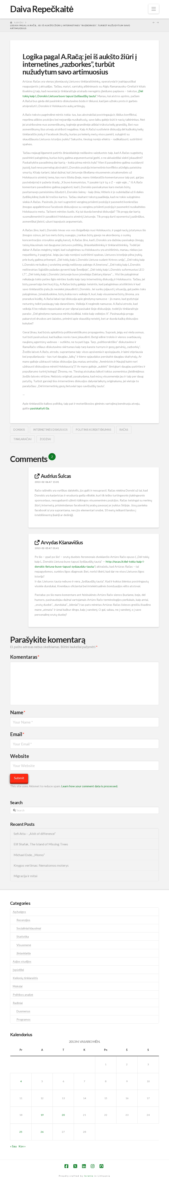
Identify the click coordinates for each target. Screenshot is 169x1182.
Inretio (88, 1176)
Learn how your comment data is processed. (89, 786)
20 (63, 1114)
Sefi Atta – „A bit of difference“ (35, 834)
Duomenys (23, 1011)
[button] (153, 9)
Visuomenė (23, 945)
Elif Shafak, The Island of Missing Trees (41, 844)
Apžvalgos (19, 911)
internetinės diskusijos (50, 429)
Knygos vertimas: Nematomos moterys (41, 865)
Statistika (22, 936)
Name (17, 712)
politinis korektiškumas (93, 429)
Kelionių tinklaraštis (25, 978)
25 (20, 1131)
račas (124, 429)
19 (42, 1114)
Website (19, 756)
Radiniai (18, 1003)
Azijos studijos (22, 961)
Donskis (19, 429)
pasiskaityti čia (39, 408)
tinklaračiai (22, 439)
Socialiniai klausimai (28, 928)
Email (17, 734)
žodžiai (45, 439)
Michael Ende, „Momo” (29, 855)
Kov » (22, 1146)
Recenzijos (23, 920)
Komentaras (24, 657)
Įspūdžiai (18, 969)
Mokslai (17, 986)
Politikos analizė (23, 994)
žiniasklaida (23, 953)
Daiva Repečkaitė (41, 9)
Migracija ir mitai (25, 876)
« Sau (13, 1146)
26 (42, 1131)
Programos (23, 1019)
